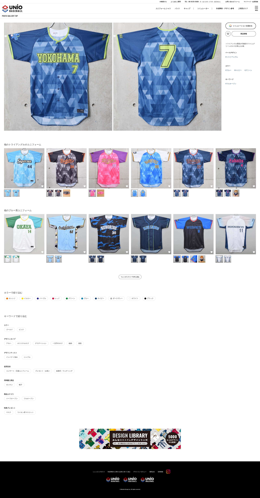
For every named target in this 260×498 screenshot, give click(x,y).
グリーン (248, 70)
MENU (256, 10)
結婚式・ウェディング (64, 371)
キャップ (187, 8)
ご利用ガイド (243, 8)
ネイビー (238, 70)
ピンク (21, 329)
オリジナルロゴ (23, 343)
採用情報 (160, 472)
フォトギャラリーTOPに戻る (130, 277)
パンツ (177, 8)
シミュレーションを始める (242, 26)
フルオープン (231, 84)
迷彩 (80, 343)
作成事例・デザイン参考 (225, 8)
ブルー (228, 70)
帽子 (20, 385)
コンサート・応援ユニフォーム (17, 371)
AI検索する (163, 1)
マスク (8, 412)
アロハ (8, 343)
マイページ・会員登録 (251, 1)
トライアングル (232, 57)
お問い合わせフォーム (232, 1)
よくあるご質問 (176, 1)
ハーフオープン (12, 398)
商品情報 (243, 34)
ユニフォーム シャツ (163, 8)
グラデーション (40, 343)
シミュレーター (203, 8)
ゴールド (9, 329)
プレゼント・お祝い (42, 371)
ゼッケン (9, 385)
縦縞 (70, 343)
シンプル (27, 357)
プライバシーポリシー (139, 472)
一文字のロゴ (57, 343)
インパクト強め (12, 357)
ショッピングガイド (99, 472)
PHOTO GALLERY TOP (10, 16)
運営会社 (152, 472)
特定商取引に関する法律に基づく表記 (119, 472)
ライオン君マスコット (25, 412)
